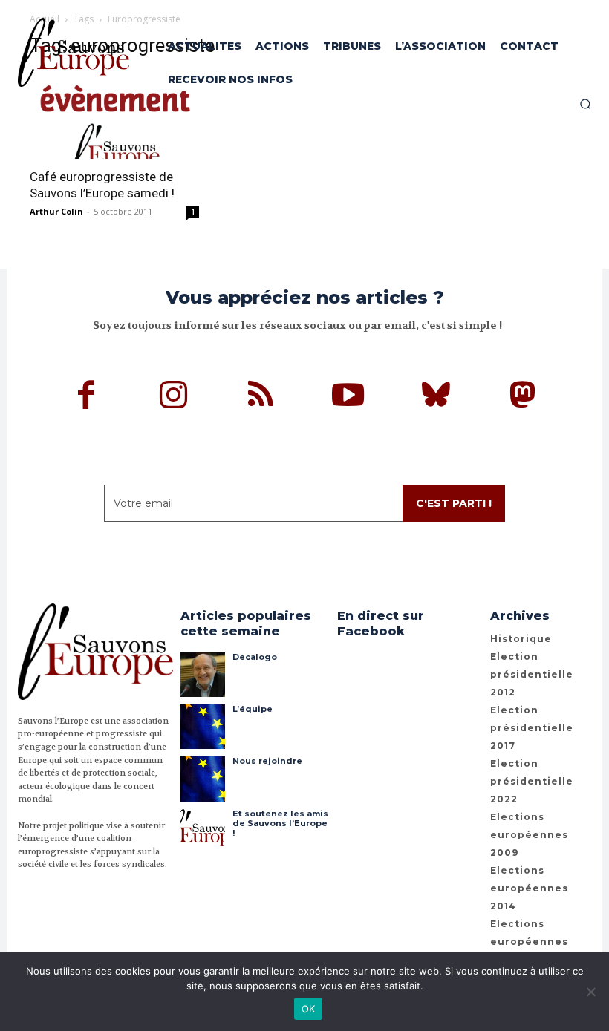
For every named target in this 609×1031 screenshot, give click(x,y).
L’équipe (252, 709)
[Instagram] (174, 397)
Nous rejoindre (267, 761)
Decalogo (254, 657)
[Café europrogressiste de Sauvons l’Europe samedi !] (114, 115)
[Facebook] (87, 397)
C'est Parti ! (454, 503)
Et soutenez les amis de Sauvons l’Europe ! (280, 823)
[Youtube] (348, 397)
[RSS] (261, 397)
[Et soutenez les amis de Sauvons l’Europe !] (202, 831)
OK (309, 1009)
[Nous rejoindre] (202, 778)
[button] (585, 104)
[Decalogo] (202, 674)
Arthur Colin (56, 211)
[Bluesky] (436, 397)
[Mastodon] (523, 397)
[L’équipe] (202, 726)
